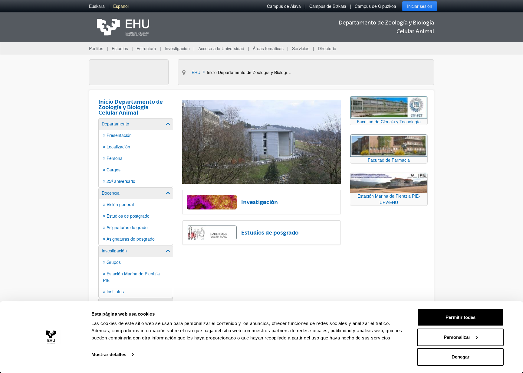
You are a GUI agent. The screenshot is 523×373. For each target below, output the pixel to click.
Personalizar (457, 337)
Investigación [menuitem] (177, 48)
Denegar (460, 356)
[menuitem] (97, 6)
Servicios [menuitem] (300, 48)
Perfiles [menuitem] (96, 48)
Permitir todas (460, 317)
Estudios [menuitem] (120, 48)
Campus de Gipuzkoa (375, 6)
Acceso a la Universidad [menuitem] (221, 48)
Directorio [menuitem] (327, 48)
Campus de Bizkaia (327, 6)
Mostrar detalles (108, 354)
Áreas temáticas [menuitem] (268, 48)
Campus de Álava (284, 6)
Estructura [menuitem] (146, 48)
